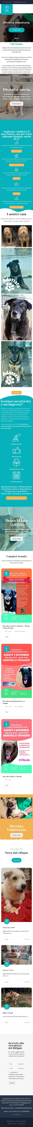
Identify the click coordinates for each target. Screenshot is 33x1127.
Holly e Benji (8, 1013)
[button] (16, 37)
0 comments (27, 939)
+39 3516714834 (7, 2)
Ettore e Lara (8, 970)
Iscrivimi (12, 1083)
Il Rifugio (6, 939)
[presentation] (6, 27)
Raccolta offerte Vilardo (12, 776)
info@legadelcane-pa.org (19, 2)
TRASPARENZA (16, 1114)
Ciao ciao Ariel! (9, 927)
